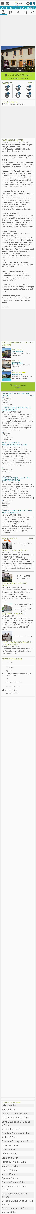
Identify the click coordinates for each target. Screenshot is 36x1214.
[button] (18, 76)
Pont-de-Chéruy (13, 1182)
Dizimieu (10, 1157)
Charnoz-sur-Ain (14, 1113)
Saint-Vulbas (12, 1128)
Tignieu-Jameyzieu (15, 1208)
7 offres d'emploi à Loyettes (14, 104)
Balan (9, 1105)
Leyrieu (9, 1169)
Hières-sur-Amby (14, 1161)
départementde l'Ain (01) (11, 144)
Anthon (9, 1137)
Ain (7, 679)
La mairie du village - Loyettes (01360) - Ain (19, 69)
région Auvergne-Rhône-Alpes (17, 145)
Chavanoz (10, 1145)
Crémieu (10, 1153)
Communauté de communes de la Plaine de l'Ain (17, 163)
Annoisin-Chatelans (16, 1133)
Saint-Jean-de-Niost (15, 1117)
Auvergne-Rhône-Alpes (14, 682)
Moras (9, 1174)
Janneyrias (11, 1165)
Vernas (9, 1212)
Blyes (8, 1109)
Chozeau (9, 1149)
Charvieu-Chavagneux (17, 1141)
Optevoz (10, 1178)
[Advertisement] (18, 30)
